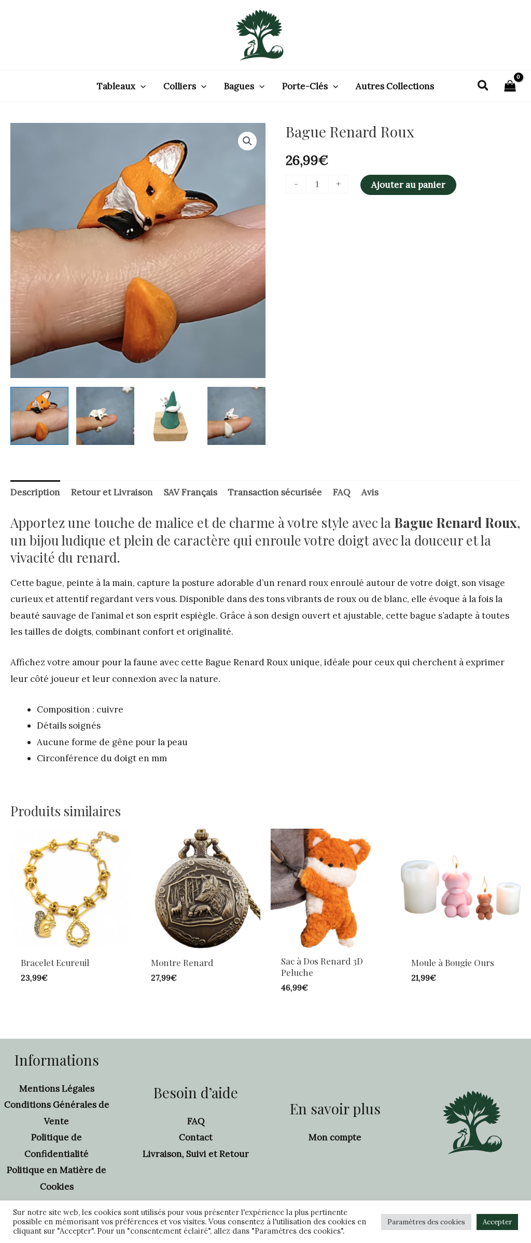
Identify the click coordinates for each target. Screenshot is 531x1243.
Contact (196, 1137)
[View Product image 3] (171, 416)
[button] (140, 86)
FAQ (196, 1121)
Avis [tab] (370, 492)
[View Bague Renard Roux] (39, 416)
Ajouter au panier (408, 184)
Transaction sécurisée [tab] (275, 492)
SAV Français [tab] (190, 492)
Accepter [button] (497, 1222)
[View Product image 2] (105, 416)
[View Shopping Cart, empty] (510, 86)
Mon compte (335, 1137)
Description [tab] (35, 492)
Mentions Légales (56, 1088)
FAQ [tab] (342, 492)
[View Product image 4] (236, 416)
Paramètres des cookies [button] (426, 1222)
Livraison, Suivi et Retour (196, 1154)
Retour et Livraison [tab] (112, 492)
